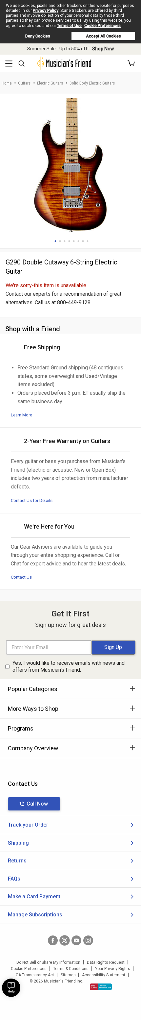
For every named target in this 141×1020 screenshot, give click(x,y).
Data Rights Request (106, 962)
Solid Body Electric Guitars (92, 83)
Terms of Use (69, 25)
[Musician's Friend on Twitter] (64, 940)
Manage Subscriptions (35, 914)
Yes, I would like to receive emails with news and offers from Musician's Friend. (68, 666)
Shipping (18, 843)
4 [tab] (69, 241)
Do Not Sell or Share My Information (48, 962)
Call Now (37, 804)
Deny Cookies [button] (37, 36)
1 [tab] (55, 241)
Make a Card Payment (34, 896)
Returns (17, 861)
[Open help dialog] (11, 988)
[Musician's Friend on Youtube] (76, 940)
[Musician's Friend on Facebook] (53, 940)
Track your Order (28, 825)
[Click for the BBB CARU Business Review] (101, 986)
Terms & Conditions (71, 968)
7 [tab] (83, 241)
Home (6, 83)
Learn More (21, 414)
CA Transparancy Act (35, 975)
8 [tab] (87, 241)
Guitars (24, 83)
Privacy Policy (45, 10)
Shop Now (103, 48)
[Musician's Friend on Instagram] (88, 940)
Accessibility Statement (103, 975)
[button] (131, 63)
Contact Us (21, 577)
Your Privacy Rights (112, 968)
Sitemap (68, 975)
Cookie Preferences (102, 25)
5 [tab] (73, 241)
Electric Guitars (50, 83)
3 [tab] (64, 241)
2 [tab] (60, 241)
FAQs (14, 879)
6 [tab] (78, 241)
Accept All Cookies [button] (103, 36)
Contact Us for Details (31, 500)
